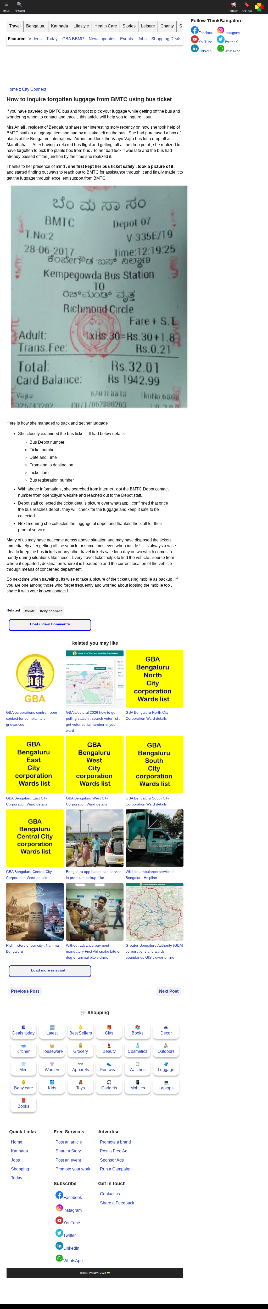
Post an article (68, 1142)
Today (52, 39)
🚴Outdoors (166, 1048)
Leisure (148, 26)
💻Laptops (166, 1085)
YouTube (71, 1223)
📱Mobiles (137, 1085)
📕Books (23, 1103)
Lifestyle (81, 26)
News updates (102, 39)
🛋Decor (166, 1030)
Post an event (68, 1160)
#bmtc (30, 611)
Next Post (168, 991)
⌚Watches (138, 1067)
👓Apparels (80, 1067)
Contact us (110, 1194)
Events (126, 39)
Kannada (59, 26)
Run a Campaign (116, 1169)
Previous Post (25, 991)
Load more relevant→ (50, 970)
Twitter (69, 1235)
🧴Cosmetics (137, 1048)
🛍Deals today (23, 1030)
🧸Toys (80, 1085)
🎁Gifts (109, 1030)
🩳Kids (52, 1085)
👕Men (23, 1067)
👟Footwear (109, 1067)
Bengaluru (36, 26)
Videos (35, 39)
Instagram (72, 1210)
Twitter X (231, 42)
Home (12, 89)
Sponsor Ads (112, 1160)
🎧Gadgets (109, 1085)
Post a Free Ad (113, 1151)
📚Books (137, 1030)
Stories (129, 26)
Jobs (142, 39)
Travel (15, 26)
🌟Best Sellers (80, 1030)
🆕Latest (52, 1030)
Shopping (20, 1169)
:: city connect (32, 89)
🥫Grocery (80, 1048)
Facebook (72, 1197)
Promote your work (72, 1169)
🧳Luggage (166, 1067)
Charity (167, 26)
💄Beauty (109, 1048)
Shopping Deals (166, 39)
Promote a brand (115, 1142)
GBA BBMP (73, 39)
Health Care (105, 26)
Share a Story (68, 1151)
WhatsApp (73, 1261)
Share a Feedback (117, 1203)
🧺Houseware (52, 1048)
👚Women (52, 1067)
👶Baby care (23, 1085)
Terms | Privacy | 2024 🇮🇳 (95, 1272)
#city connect (51, 611)
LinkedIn (71, 1248)
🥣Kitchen (23, 1048)
